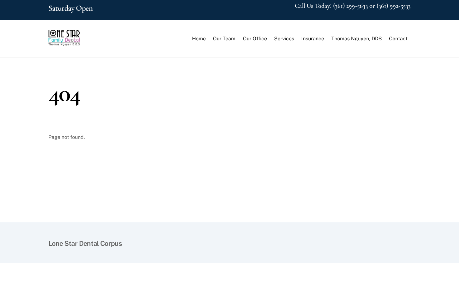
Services (284, 39)
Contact (398, 39)
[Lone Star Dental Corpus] (64, 43)
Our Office (255, 39)
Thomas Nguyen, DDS (356, 39)
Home (199, 39)
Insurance (312, 39)
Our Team (224, 39)
